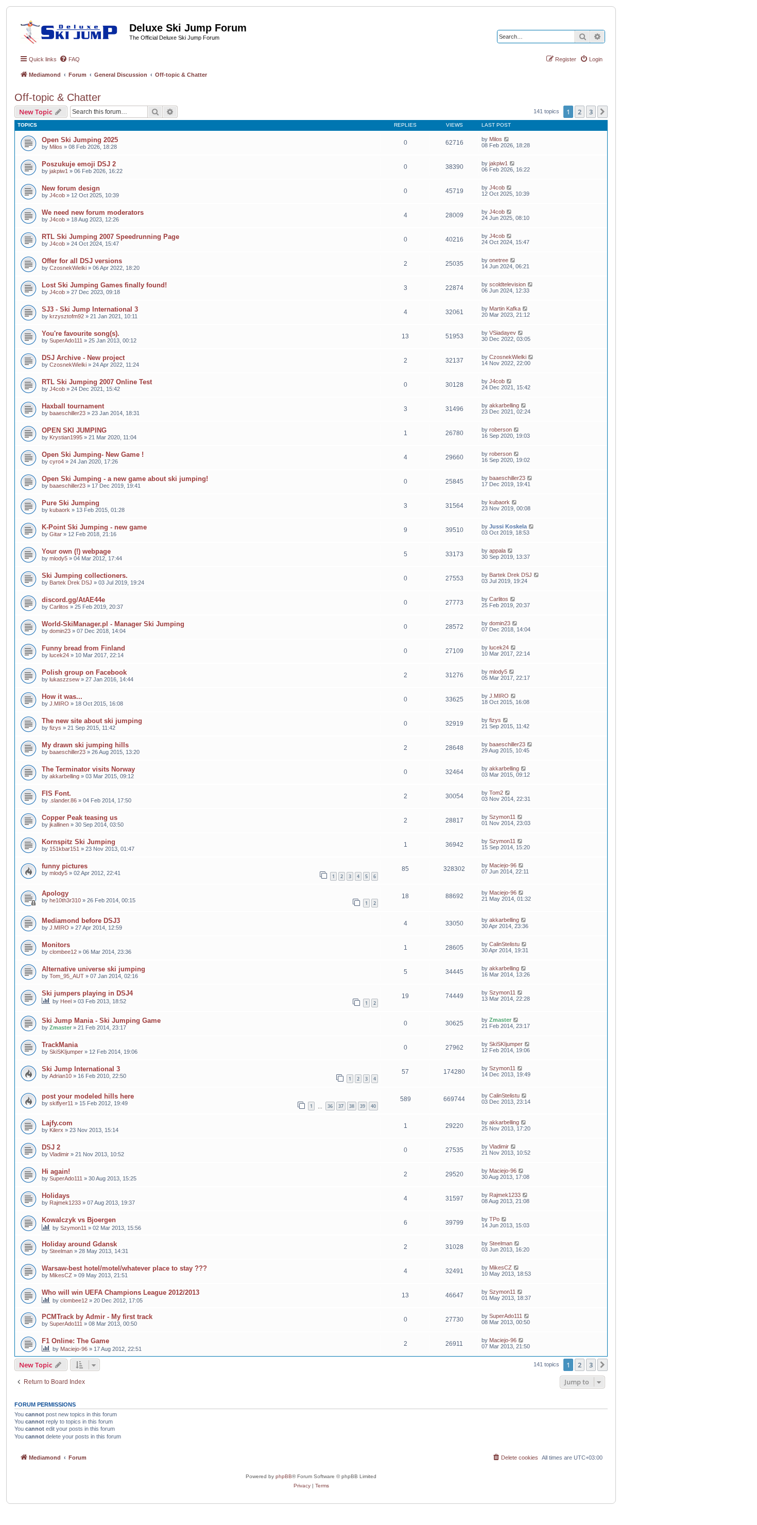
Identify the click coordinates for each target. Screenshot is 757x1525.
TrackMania (60, 1045)
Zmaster (60, 1027)
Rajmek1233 (65, 1203)
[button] (602, 112)
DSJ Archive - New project (83, 358)
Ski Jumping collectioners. (85, 575)
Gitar (55, 534)
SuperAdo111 (65, 340)
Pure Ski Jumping (70, 503)
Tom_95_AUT (66, 976)
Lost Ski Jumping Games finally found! (104, 285)
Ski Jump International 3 (81, 1069)
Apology (55, 893)
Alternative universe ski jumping (93, 969)
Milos (55, 147)
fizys (55, 728)
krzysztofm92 (66, 316)
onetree (498, 260)
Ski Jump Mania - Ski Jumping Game (101, 1020)
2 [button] (579, 111)
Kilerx (56, 1130)
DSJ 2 (51, 1147)
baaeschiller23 (67, 413)
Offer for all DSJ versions (82, 261)
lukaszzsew (64, 679)
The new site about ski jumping (92, 721)
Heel (66, 1001)
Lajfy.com (57, 1123)
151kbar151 (64, 849)
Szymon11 (502, 817)
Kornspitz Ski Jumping (78, 842)
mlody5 (58, 558)
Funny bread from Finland (83, 648)
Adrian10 (60, 1076)
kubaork (59, 510)
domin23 (60, 631)
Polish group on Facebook (84, 672)
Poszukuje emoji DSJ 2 (79, 164)
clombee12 (63, 952)
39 (362, 1106)
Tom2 (496, 793)
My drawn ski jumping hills (85, 745)
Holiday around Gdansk (79, 1244)
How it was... (62, 696)
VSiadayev (502, 333)
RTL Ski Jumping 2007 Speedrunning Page (110, 237)
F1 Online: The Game (75, 1341)
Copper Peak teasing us (79, 817)
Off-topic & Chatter (57, 97)
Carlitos (58, 607)
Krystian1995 (65, 437)
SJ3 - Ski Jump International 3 (90, 309)
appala (497, 550)
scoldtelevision (507, 284)
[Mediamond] (71, 30)
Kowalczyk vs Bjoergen (79, 1220)
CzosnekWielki (68, 268)
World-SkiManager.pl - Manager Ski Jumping (113, 624)
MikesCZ (60, 1275)
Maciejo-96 (503, 865)
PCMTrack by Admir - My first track (97, 1317)
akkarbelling (504, 405)
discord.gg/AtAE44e (73, 600)
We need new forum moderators (93, 212)
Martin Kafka (505, 308)
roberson (500, 429)
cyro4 (56, 461)
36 (330, 1106)
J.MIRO (59, 703)
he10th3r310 (65, 900)
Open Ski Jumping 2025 (80, 140)
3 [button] (591, 111)
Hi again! (56, 1171)
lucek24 (59, 655)
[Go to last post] (507, 139)
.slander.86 (63, 800)
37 (340, 1106)
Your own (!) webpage (76, 551)
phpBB (284, 1476)
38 (351, 1106)
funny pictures (65, 866)
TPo (494, 1219)
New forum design (71, 188)
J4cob (57, 195)
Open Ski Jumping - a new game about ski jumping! (125, 479)
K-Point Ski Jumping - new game (94, 527)
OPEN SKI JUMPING (74, 430)
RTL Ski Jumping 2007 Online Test (97, 382)
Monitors (56, 945)
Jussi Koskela (508, 526)
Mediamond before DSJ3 (81, 920)
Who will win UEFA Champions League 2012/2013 (120, 1292)
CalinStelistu (504, 944)
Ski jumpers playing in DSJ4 (87, 993)
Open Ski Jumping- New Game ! (93, 454)
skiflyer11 (61, 1103)
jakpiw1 (58, 171)
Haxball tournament (73, 406)
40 (373, 1106)
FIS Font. (56, 793)
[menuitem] (69, 59)
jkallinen (59, 824)
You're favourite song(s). (80, 333)
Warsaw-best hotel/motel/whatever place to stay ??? (124, 1268)
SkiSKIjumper (66, 1052)
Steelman (61, 1251)
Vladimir (59, 1154)
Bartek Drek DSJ (70, 582)
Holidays (56, 1196)
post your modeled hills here (88, 1096)
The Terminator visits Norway (88, 769)
